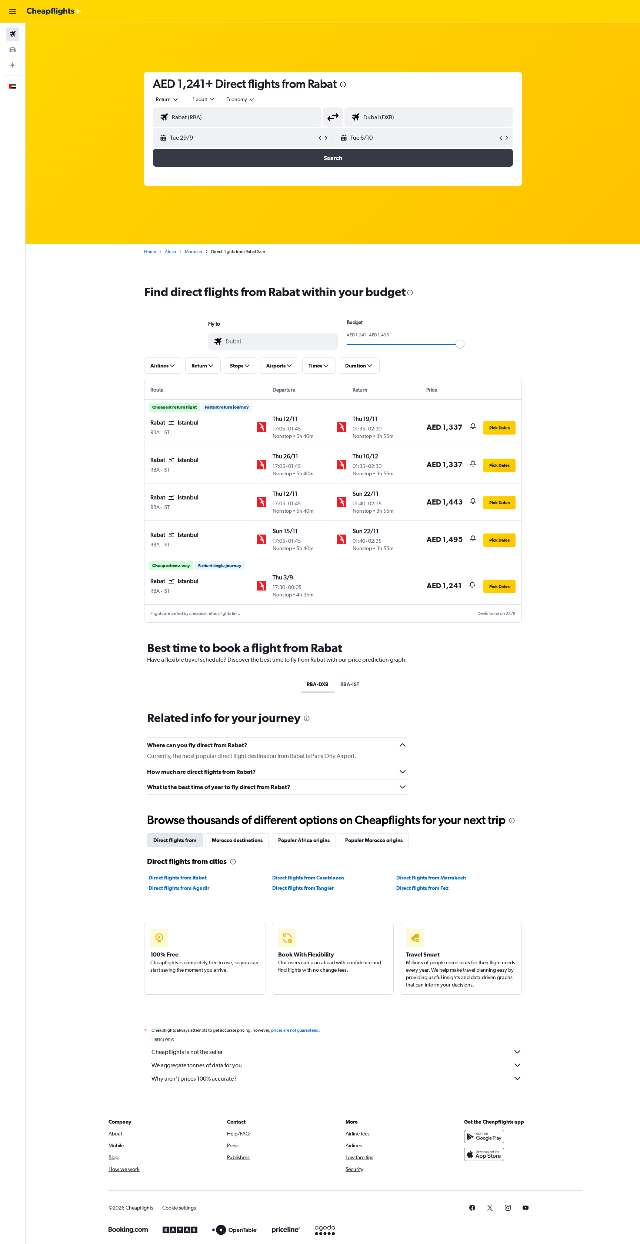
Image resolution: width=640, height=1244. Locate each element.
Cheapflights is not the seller (187, 1051)
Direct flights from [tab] (174, 840)
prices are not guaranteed (295, 1030)
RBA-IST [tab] (349, 684)
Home (150, 251)
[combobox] (167, 99)
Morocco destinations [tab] (237, 840)
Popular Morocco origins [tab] (374, 840)
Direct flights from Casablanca (308, 878)
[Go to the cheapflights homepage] (54, 11)
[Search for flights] (12, 34)
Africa (170, 251)
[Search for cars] (12, 49)
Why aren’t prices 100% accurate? (194, 1078)
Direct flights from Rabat (178, 878)
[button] (12, 11)
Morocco (193, 251)
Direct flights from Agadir (179, 888)
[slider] (460, 344)
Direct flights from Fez (422, 888)
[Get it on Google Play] (484, 1136)
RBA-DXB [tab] (318, 684)
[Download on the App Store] (484, 1154)
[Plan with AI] (12, 65)
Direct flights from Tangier (303, 888)
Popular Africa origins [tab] (304, 840)
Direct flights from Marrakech (431, 878)
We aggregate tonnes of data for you (196, 1065)
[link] (472, 1208)
